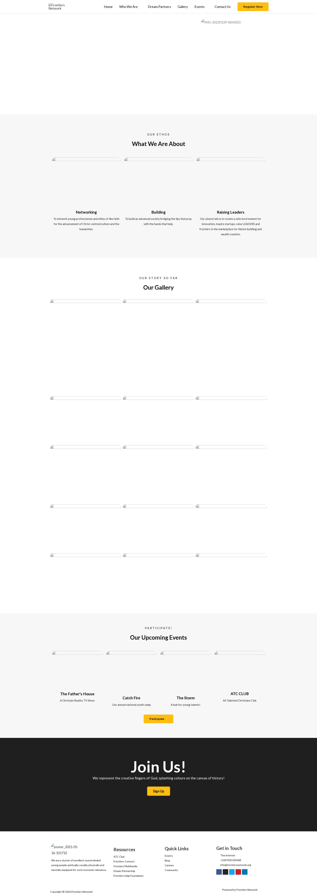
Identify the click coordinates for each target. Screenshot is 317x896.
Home (108, 7)
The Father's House (77, 693)
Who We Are (128, 7)
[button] (253, 6)
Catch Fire (131, 697)
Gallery (183, 7)
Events (199, 7)
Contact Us (223, 7)
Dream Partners (159, 7)
